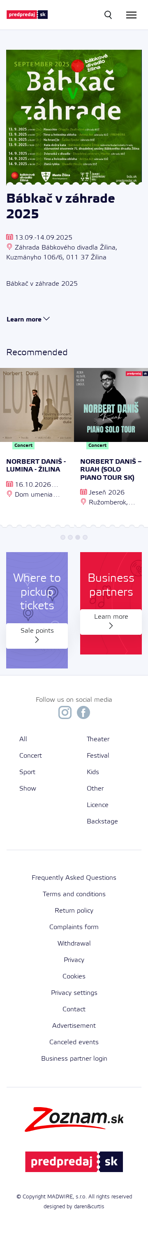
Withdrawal (74, 944)
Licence (98, 805)
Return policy (74, 911)
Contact (74, 1009)
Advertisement (74, 1026)
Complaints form (74, 927)
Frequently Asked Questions (74, 878)
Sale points (37, 631)
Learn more (111, 617)
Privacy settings (74, 993)
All (23, 739)
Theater (98, 739)
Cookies (74, 977)
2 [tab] (70, 537)
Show (27, 789)
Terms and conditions (74, 894)
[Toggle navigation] (131, 15)
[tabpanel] (37, 449)
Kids (93, 772)
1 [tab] (62, 537)
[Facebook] (83, 715)
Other (95, 789)
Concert (30, 756)
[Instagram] (65, 715)
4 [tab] (85, 537)
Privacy (74, 960)
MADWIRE (60, 1197)
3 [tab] (77, 537)
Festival (98, 756)
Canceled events (74, 1042)
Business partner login (74, 1059)
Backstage (102, 822)
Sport (27, 772)
